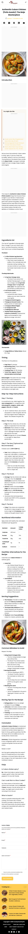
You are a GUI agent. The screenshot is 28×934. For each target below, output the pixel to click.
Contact (14, 929)
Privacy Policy (7, 924)
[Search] (2, 2)
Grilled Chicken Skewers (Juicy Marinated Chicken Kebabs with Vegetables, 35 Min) (17, 892)
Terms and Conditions (19, 924)
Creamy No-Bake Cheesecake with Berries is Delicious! (17, 914)
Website (4, 848)
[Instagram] (14, 932)
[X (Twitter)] (9, 23)
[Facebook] (4, 23)
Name (4, 832)
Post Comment (7, 878)
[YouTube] (19, 932)
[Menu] (25, 2)
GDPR (5, 926)
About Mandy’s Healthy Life (16, 926)
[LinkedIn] (19, 23)
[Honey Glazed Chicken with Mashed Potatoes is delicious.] (4, 907)
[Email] (23, 23)
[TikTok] (16, 932)
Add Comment (6, 855)
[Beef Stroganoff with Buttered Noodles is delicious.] (4, 900)
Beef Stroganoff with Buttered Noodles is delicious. (17, 900)
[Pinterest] (14, 23)
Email (3, 840)
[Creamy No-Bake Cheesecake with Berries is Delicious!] (4, 914)
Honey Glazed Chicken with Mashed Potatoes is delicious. (17, 907)
